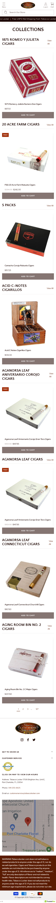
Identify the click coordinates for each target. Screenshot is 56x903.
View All (49, 42)
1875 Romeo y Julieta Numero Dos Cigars (23, 104)
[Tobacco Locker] (28, 5)
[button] (4, 6)
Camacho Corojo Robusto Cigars (19, 265)
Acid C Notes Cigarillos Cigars (18, 350)
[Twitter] (34, 739)
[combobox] (28, 12)
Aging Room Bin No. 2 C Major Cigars (21, 689)
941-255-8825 (14, 788)
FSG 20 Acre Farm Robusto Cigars (20, 185)
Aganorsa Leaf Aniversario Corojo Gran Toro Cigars (28, 439)
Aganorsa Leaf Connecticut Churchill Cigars (24, 604)
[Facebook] (28, 739)
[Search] (5, 12)
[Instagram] (22, 739)
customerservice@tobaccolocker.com (25, 793)
